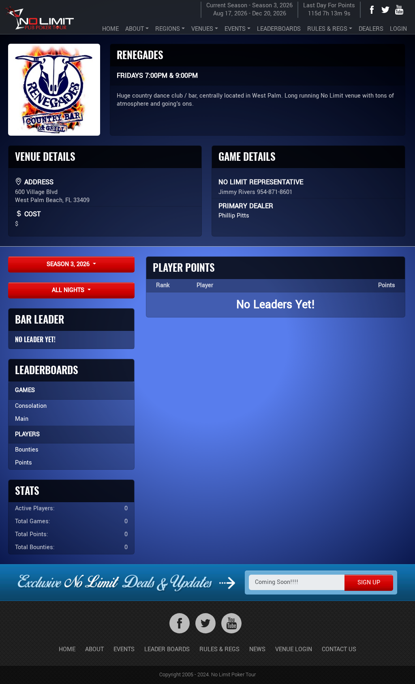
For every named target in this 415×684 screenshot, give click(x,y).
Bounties (27, 449)
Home (67, 649)
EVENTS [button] (235, 29)
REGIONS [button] (167, 29)
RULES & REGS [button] (327, 29)
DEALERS (371, 29)
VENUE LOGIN (293, 649)
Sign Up (368, 582)
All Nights (69, 290)
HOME (110, 29)
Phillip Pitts (233, 215)
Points (23, 462)
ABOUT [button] (134, 29)
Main (21, 419)
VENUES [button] (202, 29)
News (257, 649)
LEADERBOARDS (279, 29)
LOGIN (398, 29)
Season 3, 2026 (69, 264)
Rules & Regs (219, 649)
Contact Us (339, 649)
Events (124, 649)
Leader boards (167, 649)
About (94, 649)
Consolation (31, 406)
